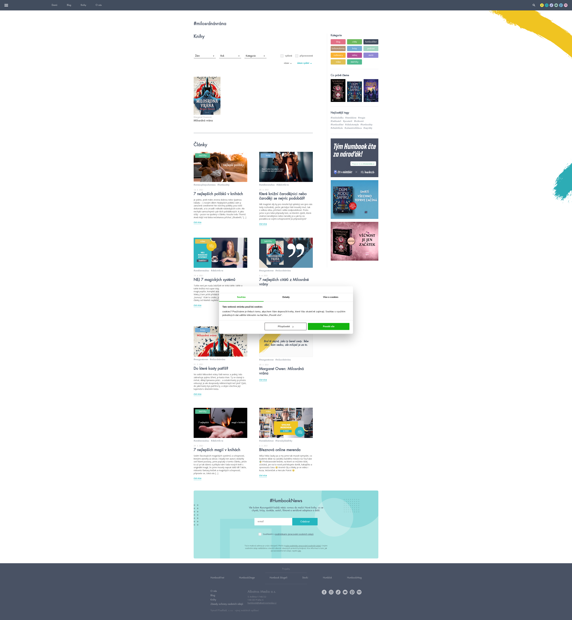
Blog (69, 5)
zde (299, 551)
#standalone (350, 118)
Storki (305, 577)
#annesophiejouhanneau (205, 185)
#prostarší (347, 121)
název (286, 63)
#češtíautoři (336, 121)
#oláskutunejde (352, 125)
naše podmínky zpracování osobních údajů (303, 545)
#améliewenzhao (267, 185)
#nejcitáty (367, 128)
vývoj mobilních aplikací (247, 610)
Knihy (83, 5)
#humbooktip (223, 185)
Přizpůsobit (284, 326)
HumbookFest (217, 577)
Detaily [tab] (286, 297)
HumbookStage (247, 577)
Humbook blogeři (278, 577)
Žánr (197, 56)
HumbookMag (354, 577)
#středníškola (337, 128)
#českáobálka (337, 118)
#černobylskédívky (283, 441)
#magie (361, 118)
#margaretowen (266, 271)
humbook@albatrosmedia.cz (262, 602)
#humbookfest (337, 125)
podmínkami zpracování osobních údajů (294, 534)
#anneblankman (266, 441)
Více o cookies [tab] (330, 297)
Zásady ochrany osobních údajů (226, 604)
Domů (54, 5)
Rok (222, 56)
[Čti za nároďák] (354, 157)
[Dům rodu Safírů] (354, 199)
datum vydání (303, 63)
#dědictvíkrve (282, 185)
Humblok (327, 577)
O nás (99, 5)
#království (359, 121)
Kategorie (251, 56)
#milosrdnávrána (283, 271)
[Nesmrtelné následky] (354, 241)
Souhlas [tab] (241, 297)
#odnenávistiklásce (353, 128)
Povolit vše (328, 326)
